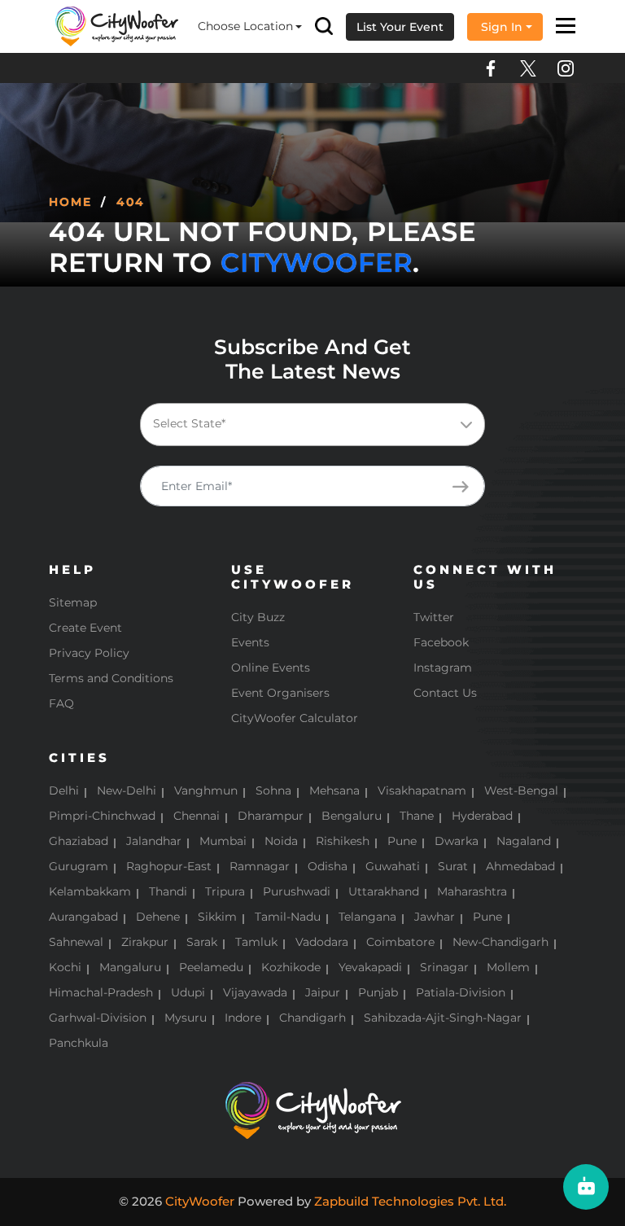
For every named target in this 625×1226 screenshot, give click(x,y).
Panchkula (78, 1043)
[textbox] (325, 423)
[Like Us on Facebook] (491, 68)
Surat (453, 866)
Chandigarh (312, 1017)
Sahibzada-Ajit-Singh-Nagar (443, 1017)
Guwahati (392, 866)
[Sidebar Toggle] (566, 27)
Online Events (270, 667)
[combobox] (312, 424)
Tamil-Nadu (288, 916)
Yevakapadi (370, 967)
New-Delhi (126, 790)
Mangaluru (130, 967)
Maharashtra (472, 891)
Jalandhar (153, 841)
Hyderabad (482, 815)
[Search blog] (324, 26)
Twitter (433, 617)
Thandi (168, 891)
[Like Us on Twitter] (528, 68)
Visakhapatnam (422, 790)
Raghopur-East (169, 866)
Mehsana (334, 790)
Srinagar (444, 967)
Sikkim (217, 916)
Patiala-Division (460, 992)
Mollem (508, 967)
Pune (402, 841)
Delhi (64, 790)
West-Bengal (521, 790)
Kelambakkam (90, 891)
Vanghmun (206, 790)
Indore (243, 1017)
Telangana (367, 916)
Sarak (201, 942)
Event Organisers (280, 692)
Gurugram (78, 866)
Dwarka (457, 841)
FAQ (61, 703)
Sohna (273, 790)
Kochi (65, 967)
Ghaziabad (78, 841)
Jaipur (322, 992)
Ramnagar (259, 866)
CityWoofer (317, 262)
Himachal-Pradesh (101, 992)
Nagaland (523, 841)
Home (70, 202)
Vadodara (321, 942)
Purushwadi (296, 891)
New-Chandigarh (500, 942)
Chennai (196, 815)
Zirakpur (144, 942)
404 (130, 202)
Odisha (327, 866)
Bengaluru (351, 815)
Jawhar (434, 916)
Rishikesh (342, 841)
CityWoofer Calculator (294, 718)
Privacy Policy (89, 653)
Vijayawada (255, 992)
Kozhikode (291, 967)
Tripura (225, 891)
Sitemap (73, 602)
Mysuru (185, 1017)
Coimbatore (400, 942)
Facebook (441, 642)
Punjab (378, 992)
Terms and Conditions (111, 678)
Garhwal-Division (97, 1017)
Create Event (85, 627)
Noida (281, 841)
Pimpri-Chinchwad (102, 815)
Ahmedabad (520, 866)
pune (487, 916)
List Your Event (400, 27)
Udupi (188, 992)
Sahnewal (76, 942)
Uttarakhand (383, 891)
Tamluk (256, 942)
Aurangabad (83, 916)
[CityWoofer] (117, 25)
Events (250, 642)
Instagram (442, 667)
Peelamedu (211, 967)
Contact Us (445, 692)
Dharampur (271, 815)
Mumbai (223, 841)
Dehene (158, 916)
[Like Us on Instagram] (565, 68)
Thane (417, 815)
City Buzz (258, 617)
